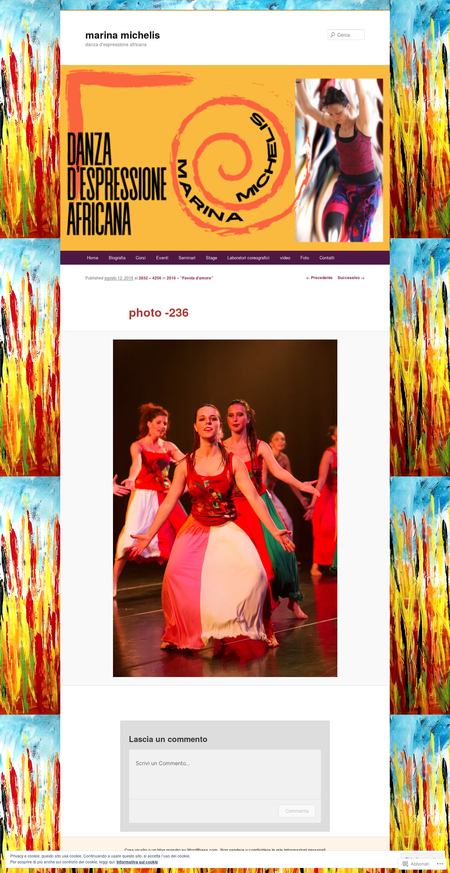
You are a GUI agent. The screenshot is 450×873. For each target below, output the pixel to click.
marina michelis (122, 34)
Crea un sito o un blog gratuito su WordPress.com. (171, 850)
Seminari (187, 257)
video (285, 257)
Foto (304, 257)
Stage (211, 257)
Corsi (141, 257)
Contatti (327, 257)
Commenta (297, 811)
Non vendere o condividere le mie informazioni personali (272, 850)
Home (92, 257)
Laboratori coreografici (248, 257)
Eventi (162, 257)
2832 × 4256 (150, 278)
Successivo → (351, 277)
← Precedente (319, 277)
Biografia (117, 257)
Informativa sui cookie (137, 862)
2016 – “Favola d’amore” (190, 278)
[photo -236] (225, 508)
